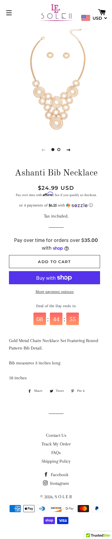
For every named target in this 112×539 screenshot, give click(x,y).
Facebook (59, 474)
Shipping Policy (56, 461)
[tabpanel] (56, 80)
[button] (56, 205)
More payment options (55, 291)
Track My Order (56, 444)
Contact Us (56, 435)
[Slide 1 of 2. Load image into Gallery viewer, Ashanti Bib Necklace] (53, 150)
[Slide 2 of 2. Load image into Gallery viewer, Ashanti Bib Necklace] (59, 150)
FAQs (56, 452)
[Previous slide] (43, 149)
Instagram (59, 483)
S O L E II (63, 496)
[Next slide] (68, 149)
